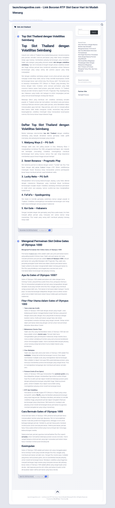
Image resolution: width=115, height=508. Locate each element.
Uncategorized (43, 230)
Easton (35, 230)
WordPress (57, 499)
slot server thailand (38, 167)
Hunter (32, 476)
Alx (67, 499)
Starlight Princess (83, 95)
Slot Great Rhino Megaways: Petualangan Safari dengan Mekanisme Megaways (86, 63)
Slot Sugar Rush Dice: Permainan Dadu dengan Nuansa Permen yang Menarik (88, 56)
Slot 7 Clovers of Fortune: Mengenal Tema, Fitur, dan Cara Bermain (87, 69)
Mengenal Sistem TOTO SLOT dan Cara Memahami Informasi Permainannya (87, 50)
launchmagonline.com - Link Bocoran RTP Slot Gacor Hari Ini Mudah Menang (55, 10)
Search (80, 29)
